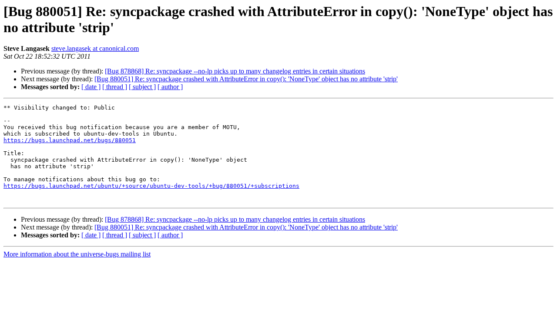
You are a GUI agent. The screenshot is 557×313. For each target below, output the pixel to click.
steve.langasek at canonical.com (95, 48)
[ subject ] (142, 86)
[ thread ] (114, 86)
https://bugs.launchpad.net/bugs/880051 (69, 140)
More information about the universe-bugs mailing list (77, 254)
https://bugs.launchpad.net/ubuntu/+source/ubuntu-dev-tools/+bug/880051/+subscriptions (151, 186)
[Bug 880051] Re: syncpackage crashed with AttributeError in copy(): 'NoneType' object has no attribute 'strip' (246, 79)
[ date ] (91, 86)
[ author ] (170, 86)
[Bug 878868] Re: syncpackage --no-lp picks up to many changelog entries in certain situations (235, 71)
